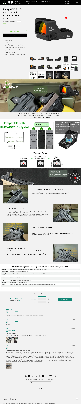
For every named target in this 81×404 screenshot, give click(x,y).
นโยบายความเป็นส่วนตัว (23, 403)
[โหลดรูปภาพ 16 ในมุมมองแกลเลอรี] (58, 75)
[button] (71, 2)
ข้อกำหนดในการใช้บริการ (39, 403)
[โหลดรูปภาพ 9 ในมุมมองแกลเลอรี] (49, 67)
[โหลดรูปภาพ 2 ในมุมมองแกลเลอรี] (41, 59)
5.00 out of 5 (19, 299)
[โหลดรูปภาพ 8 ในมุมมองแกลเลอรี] (41, 67)
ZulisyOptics (8, 403)
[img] (9, 309)
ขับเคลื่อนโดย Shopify (14, 403)
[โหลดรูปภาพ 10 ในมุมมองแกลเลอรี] (58, 67)
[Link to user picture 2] (15, 340)
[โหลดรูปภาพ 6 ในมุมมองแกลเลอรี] (74, 59)
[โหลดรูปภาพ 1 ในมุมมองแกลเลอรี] (33, 59)
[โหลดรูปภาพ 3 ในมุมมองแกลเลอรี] (49, 59)
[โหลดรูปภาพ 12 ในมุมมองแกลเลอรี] (74, 67)
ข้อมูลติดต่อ (46, 403)
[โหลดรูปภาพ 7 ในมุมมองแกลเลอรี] (33, 67)
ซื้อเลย (15, 35)
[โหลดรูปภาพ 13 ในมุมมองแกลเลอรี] (33, 75)
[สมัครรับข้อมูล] (50, 383)
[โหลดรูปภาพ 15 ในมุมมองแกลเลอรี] (49, 75)
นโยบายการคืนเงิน (31, 403)
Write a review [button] (64, 299)
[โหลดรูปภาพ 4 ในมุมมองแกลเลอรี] (58, 59)
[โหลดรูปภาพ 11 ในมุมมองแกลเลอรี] (66, 67)
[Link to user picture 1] (9, 340)
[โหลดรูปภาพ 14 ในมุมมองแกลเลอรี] (41, 75)
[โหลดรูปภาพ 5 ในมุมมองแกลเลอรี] (66, 59)
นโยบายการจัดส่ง (52, 403)
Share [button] (5, 57)
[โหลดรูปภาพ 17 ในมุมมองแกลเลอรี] (66, 75)
